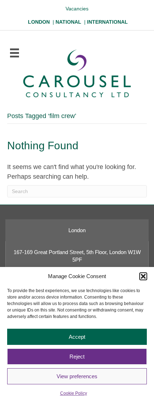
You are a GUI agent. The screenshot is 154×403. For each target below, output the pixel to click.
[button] (143, 276)
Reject (77, 356)
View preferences (77, 376)
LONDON (39, 22)
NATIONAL (68, 22)
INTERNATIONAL (107, 22)
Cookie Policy (73, 393)
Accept (77, 337)
